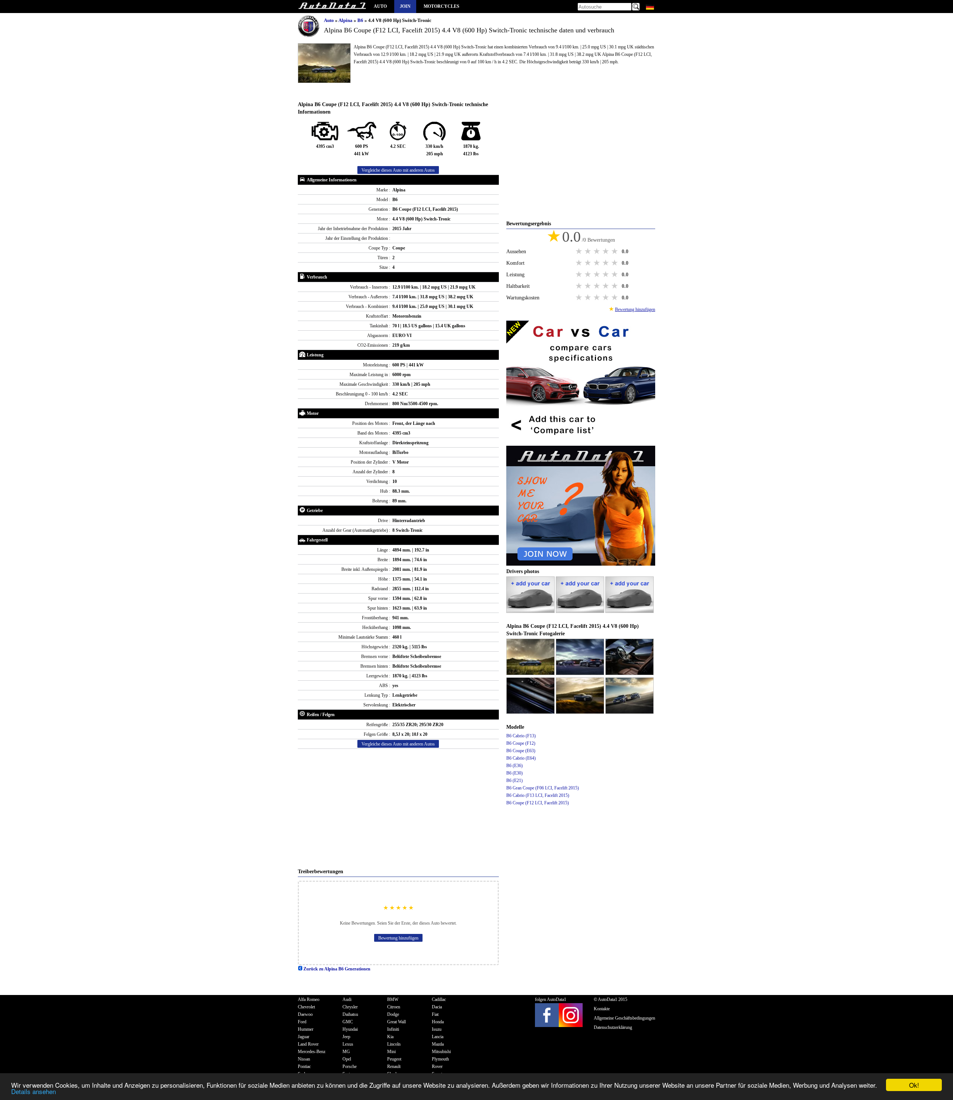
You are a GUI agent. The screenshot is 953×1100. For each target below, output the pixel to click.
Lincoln (394, 1044)
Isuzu (437, 1029)
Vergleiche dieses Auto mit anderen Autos (398, 170)
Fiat (435, 1014)
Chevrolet (306, 1007)
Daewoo (305, 1014)
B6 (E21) (514, 780)
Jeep (346, 1036)
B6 (360, 20)
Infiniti (393, 1029)
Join (405, 6)
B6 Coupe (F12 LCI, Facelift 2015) (537, 802)
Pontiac (304, 1066)
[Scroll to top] (906, 1072)
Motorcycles (441, 6)
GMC (347, 1021)
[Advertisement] (398, 808)
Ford (302, 1021)
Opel (346, 1059)
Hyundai (350, 1029)
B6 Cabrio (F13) (521, 735)
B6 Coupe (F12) (520, 743)
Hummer (305, 1029)
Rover (437, 1066)
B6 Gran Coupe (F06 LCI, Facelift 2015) (542, 788)
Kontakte (602, 1008)
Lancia (437, 1036)
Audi (346, 999)
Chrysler (350, 1007)
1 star (579, 251)
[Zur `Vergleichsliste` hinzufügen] (580, 442)
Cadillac (439, 999)
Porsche (349, 1066)
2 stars (588, 251)
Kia (390, 1036)
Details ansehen (33, 1091)
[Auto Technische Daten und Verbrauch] (332, 6)
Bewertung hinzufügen (398, 938)
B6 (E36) (514, 765)
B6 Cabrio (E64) (521, 758)
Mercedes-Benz (311, 1051)
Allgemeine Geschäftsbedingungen (624, 1018)
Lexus (347, 1044)
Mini (391, 1051)
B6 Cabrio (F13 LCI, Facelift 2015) (537, 795)
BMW (392, 999)
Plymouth (440, 1059)
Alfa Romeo (308, 999)
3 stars (597, 251)
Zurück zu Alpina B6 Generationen (336, 969)
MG (346, 1051)
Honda (438, 1021)
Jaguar (303, 1036)
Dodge (393, 1014)
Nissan (304, 1059)
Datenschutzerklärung (613, 1027)
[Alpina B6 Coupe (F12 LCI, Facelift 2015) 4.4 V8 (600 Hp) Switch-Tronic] (531, 673)
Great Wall (396, 1021)
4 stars (606, 251)
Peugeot (394, 1059)
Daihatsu (350, 1014)
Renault (394, 1066)
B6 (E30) (514, 773)
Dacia (437, 1007)
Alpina (346, 20)
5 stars (615, 251)
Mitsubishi (441, 1051)
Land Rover (308, 1044)
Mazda (438, 1044)
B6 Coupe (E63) (520, 750)
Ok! (914, 1085)
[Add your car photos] (531, 611)
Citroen (393, 1007)
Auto (380, 6)
